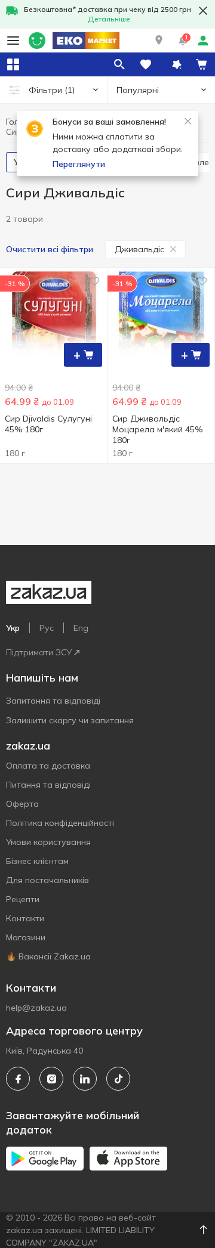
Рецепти (22, 899)
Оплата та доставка (48, 765)
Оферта (22, 803)
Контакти (25, 918)
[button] (159, 40)
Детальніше (109, 18)
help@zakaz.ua (36, 1007)
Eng (80, 628)
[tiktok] (118, 1079)
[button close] (203, 11)
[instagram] (51, 1079)
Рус (46, 628)
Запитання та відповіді (53, 700)
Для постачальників (47, 880)
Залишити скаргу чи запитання (70, 720)
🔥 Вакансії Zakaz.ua (48, 956)
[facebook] (18, 1079)
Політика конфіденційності (60, 822)
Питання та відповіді (48, 784)
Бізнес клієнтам (37, 861)
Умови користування (48, 842)
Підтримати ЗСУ (39, 652)
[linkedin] (85, 1079)
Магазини (25, 937)
